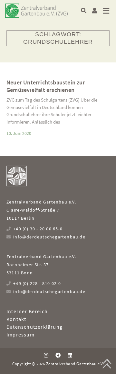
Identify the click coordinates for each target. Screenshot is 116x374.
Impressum (20, 334)
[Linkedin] (69, 354)
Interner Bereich (27, 311)
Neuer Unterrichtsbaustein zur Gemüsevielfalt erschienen (45, 86)
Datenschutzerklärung (34, 327)
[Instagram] (45, 354)
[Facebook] (58, 354)
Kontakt (16, 319)
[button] (84, 11)
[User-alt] (94, 10)
